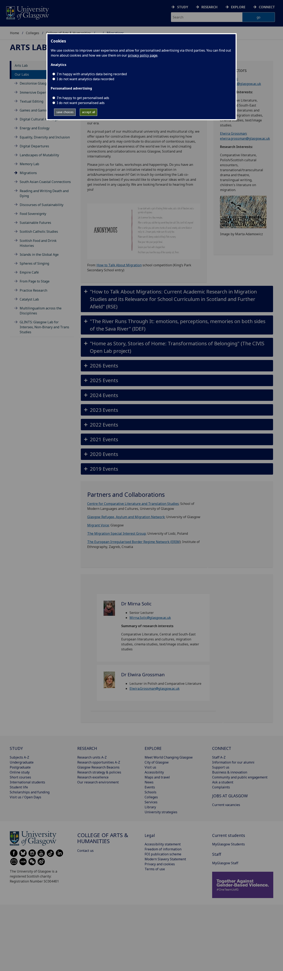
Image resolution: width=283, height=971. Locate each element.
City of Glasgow (157, 762)
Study (182, 7)
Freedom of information (163, 849)
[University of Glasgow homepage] (27, 12)
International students (27, 782)
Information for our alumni (233, 762)
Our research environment (98, 782)
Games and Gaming (35, 110)
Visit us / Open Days (25, 797)
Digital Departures (34, 146)
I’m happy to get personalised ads (83, 98)
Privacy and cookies (160, 864)
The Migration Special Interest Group (116, 533)
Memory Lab (29, 164)
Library (150, 807)
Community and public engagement (239, 777)
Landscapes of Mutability (39, 155)
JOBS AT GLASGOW (230, 796)
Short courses (20, 777)
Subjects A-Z (19, 757)
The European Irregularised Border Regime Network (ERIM (133, 541)
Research (209, 7)
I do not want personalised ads (81, 103)
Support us (220, 767)
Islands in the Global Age (39, 254)
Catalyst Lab (29, 299)
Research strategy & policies (99, 772)
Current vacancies (226, 804)
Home (14, 33)
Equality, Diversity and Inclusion (45, 137)
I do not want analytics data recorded (85, 79)
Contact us (85, 850)
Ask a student (222, 782)
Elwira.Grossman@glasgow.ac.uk (154, 688)
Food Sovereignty (33, 213)
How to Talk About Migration (119, 265)
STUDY (16, 748)
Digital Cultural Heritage (39, 119)
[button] (177, 299)
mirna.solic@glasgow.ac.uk (240, 83)
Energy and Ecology (35, 128)
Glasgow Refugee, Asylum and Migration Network (126, 517)
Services (151, 802)
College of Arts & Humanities (102, 838)
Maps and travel (157, 777)
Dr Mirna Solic (136, 603)
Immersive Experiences (38, 92)
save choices (65, 112)
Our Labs (22, 74)
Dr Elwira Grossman (143, 674)
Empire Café (29, 272)
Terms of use (155, 869)
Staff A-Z (219, 757)
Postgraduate (20, 767)
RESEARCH (87, 748)
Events (150, 787)
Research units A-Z (92, 757)
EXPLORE (153, 748)
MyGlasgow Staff (225, 863)
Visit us (150, 767)
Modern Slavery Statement (165, 859)
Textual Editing (31, 101)
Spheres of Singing (34, 263)
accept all (88, 112)
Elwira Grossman (233, 133)
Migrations (28, 173)
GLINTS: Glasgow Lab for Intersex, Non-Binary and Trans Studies (44, 327)
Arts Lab (28, 47)
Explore (238, 7)
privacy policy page (142, 55)
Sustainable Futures (35, 222)
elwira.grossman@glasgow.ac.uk (245, 138)
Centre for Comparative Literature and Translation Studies (133, 503)
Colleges (32, 33)
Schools (150, 792)
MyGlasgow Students (228, 844)
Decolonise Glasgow (35, 83)
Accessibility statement (163, 844)
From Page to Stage (35, 281)
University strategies (161, 812)
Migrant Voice (98, 525)
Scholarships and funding (30, 792)
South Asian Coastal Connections (45, 181)
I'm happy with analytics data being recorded (92, 74)
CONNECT (221, 748)
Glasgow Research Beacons (98, 767)
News (149, 782)
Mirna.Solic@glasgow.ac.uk (150, 617)
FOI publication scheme (163, 854)
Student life (19, 787)
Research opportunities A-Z (98, 762)
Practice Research (33, 290)
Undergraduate (22, 762)
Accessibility (154, 772)
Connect (267, 7)
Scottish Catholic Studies (39, 231)
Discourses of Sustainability (41, 204)
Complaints (221, 787)
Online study (20, 772)
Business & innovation (229, 772)
